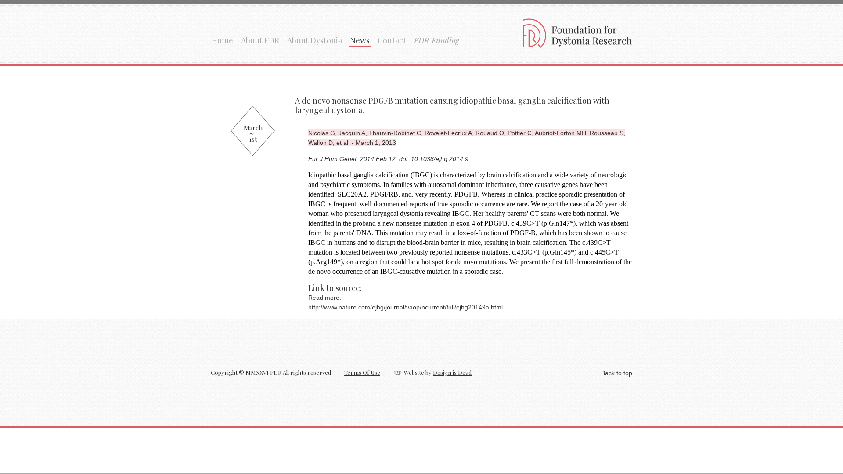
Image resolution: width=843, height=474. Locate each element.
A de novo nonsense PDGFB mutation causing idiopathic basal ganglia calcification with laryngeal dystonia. (452, 105)
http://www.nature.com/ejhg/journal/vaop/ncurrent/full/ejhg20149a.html (405, 307)
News (360, 40)
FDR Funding (436, 40)
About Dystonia (314, 40)
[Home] (577, 45)
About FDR (260, 40)
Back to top (616, 373)
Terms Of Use (362, 372)
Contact (392, 40)
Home (222, 40)
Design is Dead (452, 372)
